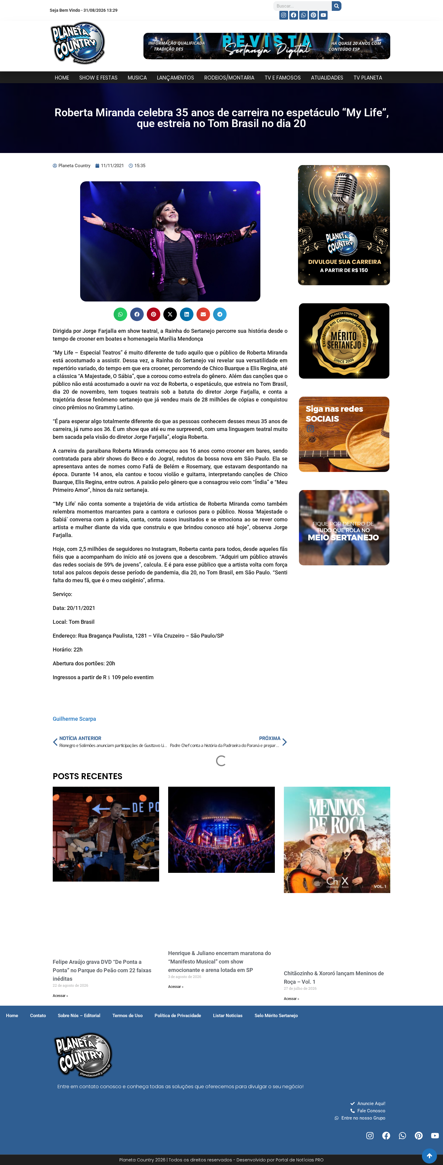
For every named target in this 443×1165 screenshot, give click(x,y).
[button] (120, 314)
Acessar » (60, 996)
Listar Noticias (228, 1015)
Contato (38, 1015)
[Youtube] (323, 15)
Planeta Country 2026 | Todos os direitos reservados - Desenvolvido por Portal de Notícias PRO (221, 1160)
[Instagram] (283, 15)
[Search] (336, 6)
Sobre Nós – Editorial (79, 1015)
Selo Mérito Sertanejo (276, 1015)
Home (12, 1015)
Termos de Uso (127, 1015)
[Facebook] (293, 15)
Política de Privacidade (178, 1015)
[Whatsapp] (303, 15)
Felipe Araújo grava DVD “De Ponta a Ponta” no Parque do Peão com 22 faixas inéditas (102, 970)
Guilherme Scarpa (74, 719)
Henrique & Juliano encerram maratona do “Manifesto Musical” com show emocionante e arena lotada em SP (219, 961)
